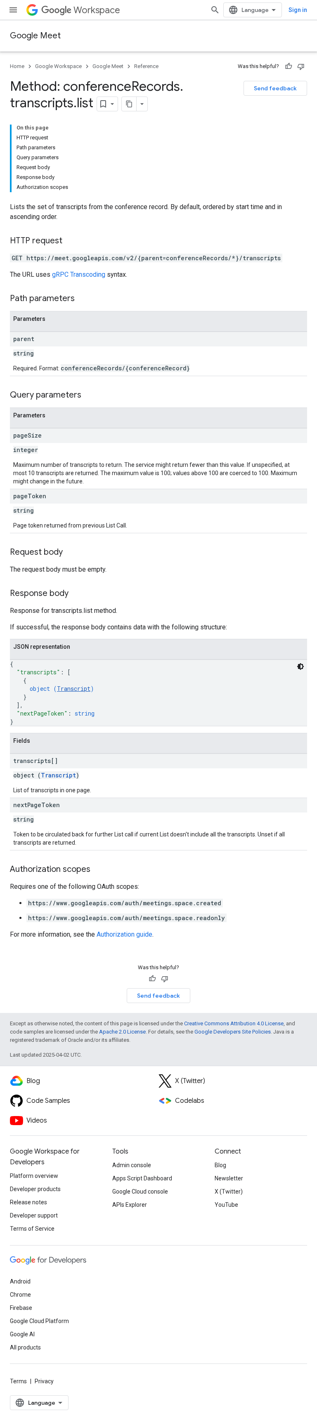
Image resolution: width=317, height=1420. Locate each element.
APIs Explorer (129, 1204)
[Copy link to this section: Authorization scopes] (98, 870)
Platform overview (34, 1176)
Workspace (96, 10)
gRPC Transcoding (78, 274)
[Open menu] (13, 10)
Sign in (298, 10)
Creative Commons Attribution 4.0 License (234, 1023)
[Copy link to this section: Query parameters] (89, 395)
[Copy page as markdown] (129, 104)
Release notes (28, 1202)
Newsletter (229, 1178)
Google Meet (35, 36)
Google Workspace (58, 66)
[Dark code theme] (300, 666)
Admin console (131, 1165)
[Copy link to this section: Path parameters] (83, 299)
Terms (18, 1381)
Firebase (21, 1308)
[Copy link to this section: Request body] (71, 553)
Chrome (20, 1294)
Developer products (35, 1189)
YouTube (226, 1204)
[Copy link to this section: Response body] (77, 594)
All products (25, 1347)
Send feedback (275, 88)
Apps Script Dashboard (142, 1178)
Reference (146, 66)
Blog (220, 1165)
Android (20, 1281)
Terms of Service (32, 1228)
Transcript (73, 688)
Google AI (22, 1334)
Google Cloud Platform (39, 1321)
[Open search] (215, 10)
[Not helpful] (301, 66)
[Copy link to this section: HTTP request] (70, 241)
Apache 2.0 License (122, 1032)
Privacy (44, 1381)
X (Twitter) (229, 1191)
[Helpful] (288, 66)
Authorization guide (124, 934)
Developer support (34, 1215)
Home (17, 66)
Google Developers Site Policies (232, 1032)
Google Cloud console (140, 1191)
